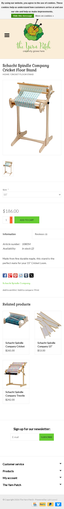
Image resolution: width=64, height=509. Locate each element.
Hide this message (22, 16)
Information (9, 234)
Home (6, 74)
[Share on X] (31, 275)
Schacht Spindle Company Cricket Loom (15, 344)
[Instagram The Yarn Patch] (35, 448)
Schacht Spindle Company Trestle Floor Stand (15, 393)
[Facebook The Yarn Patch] (29, 448)
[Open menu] (7, 35)
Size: (5, 189)
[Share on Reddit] (21, 275)
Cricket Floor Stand (22, 74)
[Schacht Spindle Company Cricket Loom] (16, 325)
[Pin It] (15, 275)
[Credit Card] (34, 504)
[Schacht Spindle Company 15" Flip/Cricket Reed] (48, 325)
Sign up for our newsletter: (32, 429)
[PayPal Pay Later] (50, 504)
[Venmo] (57, 504)
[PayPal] (42, 504)
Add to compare (25, 290)
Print (36, 290)
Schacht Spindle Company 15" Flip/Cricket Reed (47, 344)
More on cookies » (44, 16)
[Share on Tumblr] (26, 275)
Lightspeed (52, 499)
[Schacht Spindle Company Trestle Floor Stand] (16, 374)
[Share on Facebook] (5, 275)
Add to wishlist (10, 290)
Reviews (41, 234)
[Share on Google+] (10, 275)
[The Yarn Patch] (39, 35)
